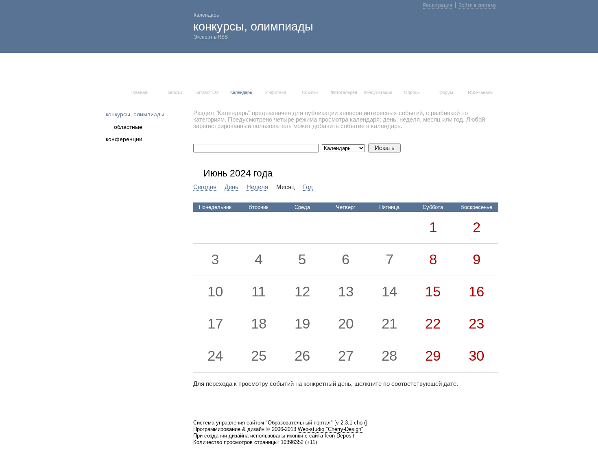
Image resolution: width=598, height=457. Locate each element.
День (231, 187)
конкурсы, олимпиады (135, 114)
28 (389, 355)
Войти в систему (477, 5)
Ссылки (310, 92)
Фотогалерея (344, 92)
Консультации (378, 92)
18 (258, 323)
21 (389, 323)
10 (215, 291)
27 (346, 355)
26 (302, 355)
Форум (446, 92)
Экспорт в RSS (211, 37)
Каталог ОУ (207, 92)
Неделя (257, 187)
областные (128, 127)
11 (258, 291)
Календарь (241, 92)
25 (258, 355)
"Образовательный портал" (299, 423)
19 (302, 323)
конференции (124, 139)
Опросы (412, 92)
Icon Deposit (339, 436)
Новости (173, 92)
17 (215, 323)
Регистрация (437, 5)
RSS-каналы (480, 92)
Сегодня (204, 187)
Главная (139, 92)
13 (346, 291)
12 (302, 291)
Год (308, 187)
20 (346, 323)
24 (215, 355)
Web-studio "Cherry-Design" (330, 429)
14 (389, 291)
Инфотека (275, 92)
